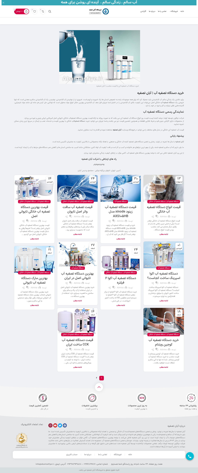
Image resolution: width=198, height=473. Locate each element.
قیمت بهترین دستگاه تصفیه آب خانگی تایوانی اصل (34, 212)
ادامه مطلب (163, 234)
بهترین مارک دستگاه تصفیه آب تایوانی (34, 280)
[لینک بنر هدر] (103, 2)
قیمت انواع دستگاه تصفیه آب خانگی (163, 209)
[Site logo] (99, 11)
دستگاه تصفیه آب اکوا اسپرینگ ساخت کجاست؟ (163, 276)
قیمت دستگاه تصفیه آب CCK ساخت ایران (77, 342)
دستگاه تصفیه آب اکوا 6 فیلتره (120, 280)
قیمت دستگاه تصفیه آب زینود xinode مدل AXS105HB (120, 212)
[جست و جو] (50, 11)
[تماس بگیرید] (190, 456)
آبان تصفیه (117, 130)
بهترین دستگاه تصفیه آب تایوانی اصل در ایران (77, 276)
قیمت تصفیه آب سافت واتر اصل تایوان (77, 209)
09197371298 (99, 164)
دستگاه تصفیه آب (172, 201)
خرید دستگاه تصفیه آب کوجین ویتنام (164, 342)
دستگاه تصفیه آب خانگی (157, 201)
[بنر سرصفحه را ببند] (3, 2)
